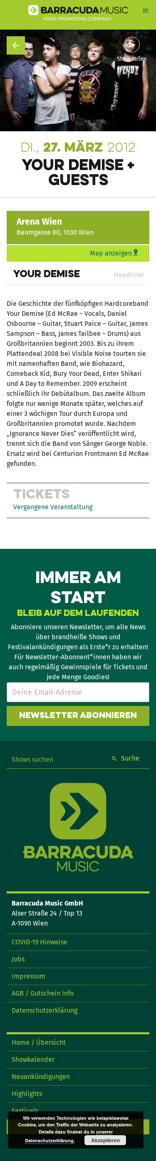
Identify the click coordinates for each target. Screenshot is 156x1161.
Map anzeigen (111, 253)
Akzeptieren (105, 1140)
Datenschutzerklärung (44, 1010)
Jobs (18, 959)
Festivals (25, 1111)
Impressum (28, 976)
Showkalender (33, 1059)
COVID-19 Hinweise (39, 942)
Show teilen (132, 59)
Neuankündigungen (41, 1077)
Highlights (27, 1094)
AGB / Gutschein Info (43, 993)
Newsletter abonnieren (78, 716)
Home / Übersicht (39, 1042)
